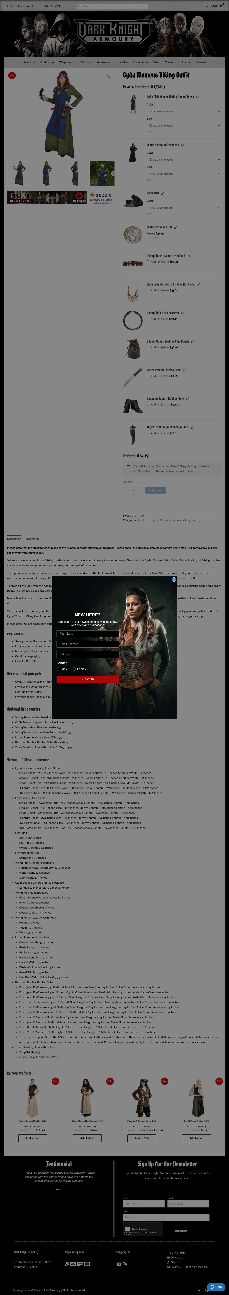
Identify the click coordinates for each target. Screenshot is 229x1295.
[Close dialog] (174, 579)
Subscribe (88, 679)
